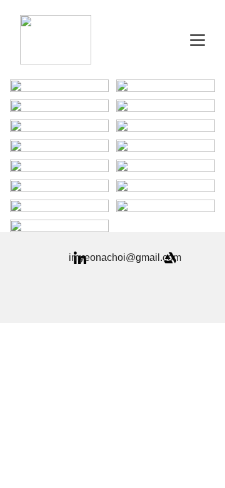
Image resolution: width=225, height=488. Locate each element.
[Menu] (197, 40)
